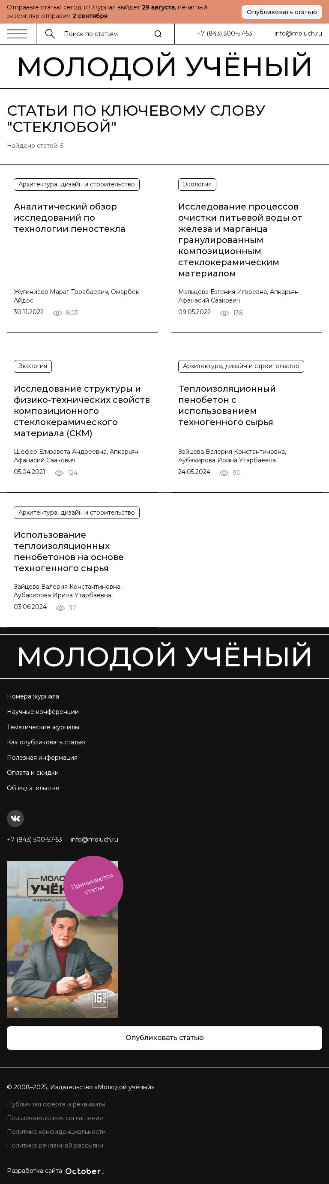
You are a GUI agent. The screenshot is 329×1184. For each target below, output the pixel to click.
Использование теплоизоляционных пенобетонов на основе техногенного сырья (69, 551)
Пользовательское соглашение (55, 1118)
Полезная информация (42, 757)
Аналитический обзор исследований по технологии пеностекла (70, 217)
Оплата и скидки (33, 772)
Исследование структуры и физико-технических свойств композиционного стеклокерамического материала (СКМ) (82, 411)
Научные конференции (43, 712)
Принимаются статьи (92, 884)
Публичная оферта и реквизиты (56, 1104)
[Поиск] (158, 34)
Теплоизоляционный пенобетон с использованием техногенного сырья (227, 405)
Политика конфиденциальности (56, 1132)
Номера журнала (33, 696)
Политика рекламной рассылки (55, 1145)
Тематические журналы (43, 727)
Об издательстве (33, 788)
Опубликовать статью (282, 12)
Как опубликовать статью (46, 742)
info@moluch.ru (298, 33)
